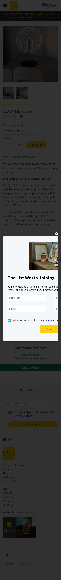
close (57, 234)
